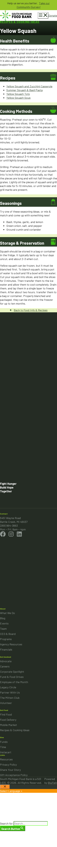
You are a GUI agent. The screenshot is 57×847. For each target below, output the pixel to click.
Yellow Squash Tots (18, 94)
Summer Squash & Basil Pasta (24, 90)
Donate (52, 15)
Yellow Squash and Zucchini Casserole (29, 86)
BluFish (52, 782)
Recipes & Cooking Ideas (19, 22)
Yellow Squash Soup (18, 97)
